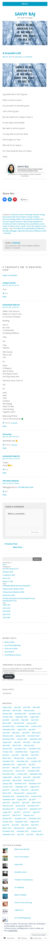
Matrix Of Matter (20, 895)
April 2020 (6, 780)
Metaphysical (37, 222)
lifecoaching (28, 222)
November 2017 (8, 809)
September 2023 (36, 739)
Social (23, 226)
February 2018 (8, 806)
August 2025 (34, 717)
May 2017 (36, 812)
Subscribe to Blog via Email (17, 665)
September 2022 (21, 752)
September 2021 (9, 764)
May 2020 (36, 777)
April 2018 (25, 803)
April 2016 (34, 825)
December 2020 (33, 771)
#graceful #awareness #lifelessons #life (32, 231)
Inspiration (29, 219)
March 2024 (36, 733)
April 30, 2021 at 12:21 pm (11, 458)
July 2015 (20, 834)
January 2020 (7, 784)
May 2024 (15, 733)
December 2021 (8, 761)
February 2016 (19, 828)
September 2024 (9, 729)
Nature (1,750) (8, 581)
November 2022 (35, 749)
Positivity (11, 226)
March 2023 (17, 745)
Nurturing (21, 224)
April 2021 (25, 768)
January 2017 (7, 818)
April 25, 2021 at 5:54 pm (11, 483)
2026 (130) (6, 605)
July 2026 (17, 707)
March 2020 (17, 780)
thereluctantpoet (11, 481)
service (17, 226)
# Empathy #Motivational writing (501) (16, 586)
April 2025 (34, 720)
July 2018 (32, 799)
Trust (28, 226)
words (43, 226)
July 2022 (6, 755)
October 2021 (36, 761)
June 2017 (26, 812)
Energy (42, 215)
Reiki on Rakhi (9, 642)
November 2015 (23, 831)
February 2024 (8, 736)
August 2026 (7, 707)
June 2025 (15, 720)
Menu (25, 4)
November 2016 (35, 818)
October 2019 (8, 787)
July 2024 (32, 729)
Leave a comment (10, 275)
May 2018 (15, 803)
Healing (12, 219)
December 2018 (8, 796)
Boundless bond (20, 872)
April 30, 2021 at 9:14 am (11, 437)
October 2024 (36, 726)
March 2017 (17, 815)
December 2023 (33, 736)
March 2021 (36, 768)
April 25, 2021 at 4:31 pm (11, 307)
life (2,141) (6, 578)
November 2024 (23, 726)
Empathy (36, 215)
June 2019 (15, 790)
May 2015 (39, 834)
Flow (18, 217)
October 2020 (22, 774)
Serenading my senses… (13, 655)
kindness (37, 219)
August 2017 (7, 812)
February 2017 (29, 815)
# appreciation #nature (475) (13, 589)
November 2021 (23, 761)
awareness (15, 215)
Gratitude (35, 217)
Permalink (7, 233)
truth (32, 226)
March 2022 (7, 758)
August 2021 (21, 764)
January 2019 (31, 793)
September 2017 (36, 809)
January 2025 (31, 723)
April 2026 (6, 710)
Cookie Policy (13, 931)
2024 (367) (6, 611)
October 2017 (22, 809)
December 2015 (8, 831)
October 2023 (22, 739)
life (42, 219)
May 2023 (36, 742)
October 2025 (8, 717)
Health (18, 219)
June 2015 (30, 834)
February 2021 (8, 771)
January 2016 (31, 828)
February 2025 (19, 723)
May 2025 (24, 720)
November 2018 (23, 796)
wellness (38, 226)
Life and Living (8, 222)
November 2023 (8, 739)
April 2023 (6, 745)
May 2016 (24, 825)
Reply (5, 297)
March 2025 (7, 723)
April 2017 (6, 815)
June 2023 (26, 742)
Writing (5, 228)
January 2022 (31, 758)
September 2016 (21, 822)
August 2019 (34, 787)
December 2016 (20, 818)
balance (22, 215)
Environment (7, 217)
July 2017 (17, 812)
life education (18, 222)
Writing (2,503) (8, 572)
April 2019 (34, 790)
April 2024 (25, 733)
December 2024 (8, 726)
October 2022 (8, 752)
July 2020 (17, 777)
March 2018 (36, 803)
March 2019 (7, 793)
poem (42, 224)
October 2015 (36, 831)
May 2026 (36, 707)
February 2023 (29, 745)
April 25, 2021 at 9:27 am (11, 285)
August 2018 (21, 799)
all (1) (5, 565)
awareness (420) (9, 595)
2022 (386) (6, 617)
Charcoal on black (11, 648)
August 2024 (21, 729)
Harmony (6, 219)
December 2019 (20, 784)
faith (14, 217)
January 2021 (20, 771)
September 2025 (21, 717)
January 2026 (7, 714)
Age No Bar (18, 864)
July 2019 (6, 790)
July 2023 (17, 742)
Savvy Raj (25, 14)
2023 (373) (6, 614)
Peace (28, 224)
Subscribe (8, 676)
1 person (14, 423)
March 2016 (7, 828)
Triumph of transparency (23, 880)
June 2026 (26, 707)
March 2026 (17, 710)
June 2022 (15, 755)
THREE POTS (18, 910)
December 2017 (33, 806)
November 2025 (35, 714)
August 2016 (34, 822)
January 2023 (7, 749)
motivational (7, 224)
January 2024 (20, 736)
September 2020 (36, 774)
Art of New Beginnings (12, 645)
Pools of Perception (21, 857)
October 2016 (8, 822)
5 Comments (27, 57)
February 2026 (29, 710)
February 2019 (19, 793)
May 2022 (24, 755)
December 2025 (20, 714)
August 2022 (34, 752)
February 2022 (19, 758)
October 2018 (36, 796)
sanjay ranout (9, 283)
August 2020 (7, 777)
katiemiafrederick (11, 305)
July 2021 (32, 764)
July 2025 (6, 720)
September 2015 (9, 834)
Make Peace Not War (22, 849)
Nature (14, 224)
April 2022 (34, 755)
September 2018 (9, 799)
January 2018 (20, 806)
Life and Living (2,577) (10, 569)
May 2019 (24, 790)
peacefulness (34, 224)
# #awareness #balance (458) (13, 592)
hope (23, 219)
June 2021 (6, 768)
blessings (29, 215)
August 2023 (7, 742)
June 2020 (26, 777)
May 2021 (15, 768)
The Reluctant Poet (25, 487)
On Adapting (19, 887)
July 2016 (6, 825)
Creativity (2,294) (9, 575)
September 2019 (21, 787)
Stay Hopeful (9, 652)
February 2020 (29, 780)
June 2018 (6, 803)
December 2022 (20, 749)
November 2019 (35, 784)
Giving (29, 217)
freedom (23, 217)
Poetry (5, 226)
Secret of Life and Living (23, 903)
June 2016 (15, 825)
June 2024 (6, 733)
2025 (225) (6, 608)
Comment (35, 532)
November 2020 (8, 774)
